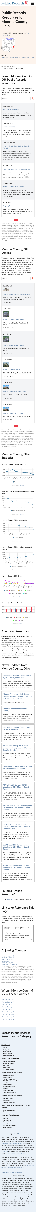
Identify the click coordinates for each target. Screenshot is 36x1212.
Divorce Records (7, 1053)
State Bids (5, 1088)
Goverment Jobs (7, 1112)
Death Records (7, 1051)
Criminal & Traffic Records (10, 1115)
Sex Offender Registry (9, 1125)
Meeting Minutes (8, 1090)
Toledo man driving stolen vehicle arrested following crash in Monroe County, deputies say (17, 748)
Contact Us (11, 899)
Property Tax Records (9, 1061)
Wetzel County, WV (7, 961)
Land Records (6, 1065)
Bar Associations (7, 1084)
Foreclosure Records (8, 1063)
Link (6, 928)
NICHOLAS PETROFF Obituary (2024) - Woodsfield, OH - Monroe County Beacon (16, 826)
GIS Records (6, 1067)
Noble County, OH (7, 963)
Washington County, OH (9, 964)
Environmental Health (9, 1086)
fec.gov (21, 623)
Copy (29, 928)
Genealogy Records (8, 1055)
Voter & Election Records (10, 1081)
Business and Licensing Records (11, 1095)
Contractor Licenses (8, 1100)
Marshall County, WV (8, 957)
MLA (17, 928)
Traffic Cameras (7, 1127)
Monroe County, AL (7, 1014)
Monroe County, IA (7, 1002)
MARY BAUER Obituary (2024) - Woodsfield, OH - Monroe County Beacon (16, 787)
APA (22, 928)
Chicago (11, 928)
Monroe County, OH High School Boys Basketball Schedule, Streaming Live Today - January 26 (17, 696)
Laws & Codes (7, 1083)
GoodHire (4, 1151)
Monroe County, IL (7, 1004)
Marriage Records (8, 1050)
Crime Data (6, 1122)
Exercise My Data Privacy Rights (11, 1172)
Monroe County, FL (7, 1019)
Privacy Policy (10, 1154)
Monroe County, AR (7, 1017)
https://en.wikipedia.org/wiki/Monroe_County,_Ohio (18, 57)
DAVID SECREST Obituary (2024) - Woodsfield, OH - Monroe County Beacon (16, 847)
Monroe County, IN (7, 1007)
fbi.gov (21, 596)
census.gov (21, 485)
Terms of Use (20, 1154)
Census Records (7, 1077)
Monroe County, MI (7, 1012)
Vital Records (5, 1045)
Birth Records (7, 1048)
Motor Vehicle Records (9, 1092)
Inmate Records (7, 1124)
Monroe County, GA (8, 999)
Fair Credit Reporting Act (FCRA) (11, 1143)
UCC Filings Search (8, 1069)
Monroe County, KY (7, 1009)
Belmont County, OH (8, 956)
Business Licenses (8, 1098)
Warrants (5, 1118)
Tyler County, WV (7, 959)
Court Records (7, 1120)
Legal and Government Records (11, 1072)
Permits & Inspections (9, 1079)
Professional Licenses (9, 1102)
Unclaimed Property (8, 1075)
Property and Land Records (10, 1058)
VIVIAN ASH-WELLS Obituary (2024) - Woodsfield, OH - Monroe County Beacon (17, 808)
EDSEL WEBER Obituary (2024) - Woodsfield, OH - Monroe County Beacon (16, 868)
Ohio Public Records (8, 66)
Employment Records (9, 1110)
